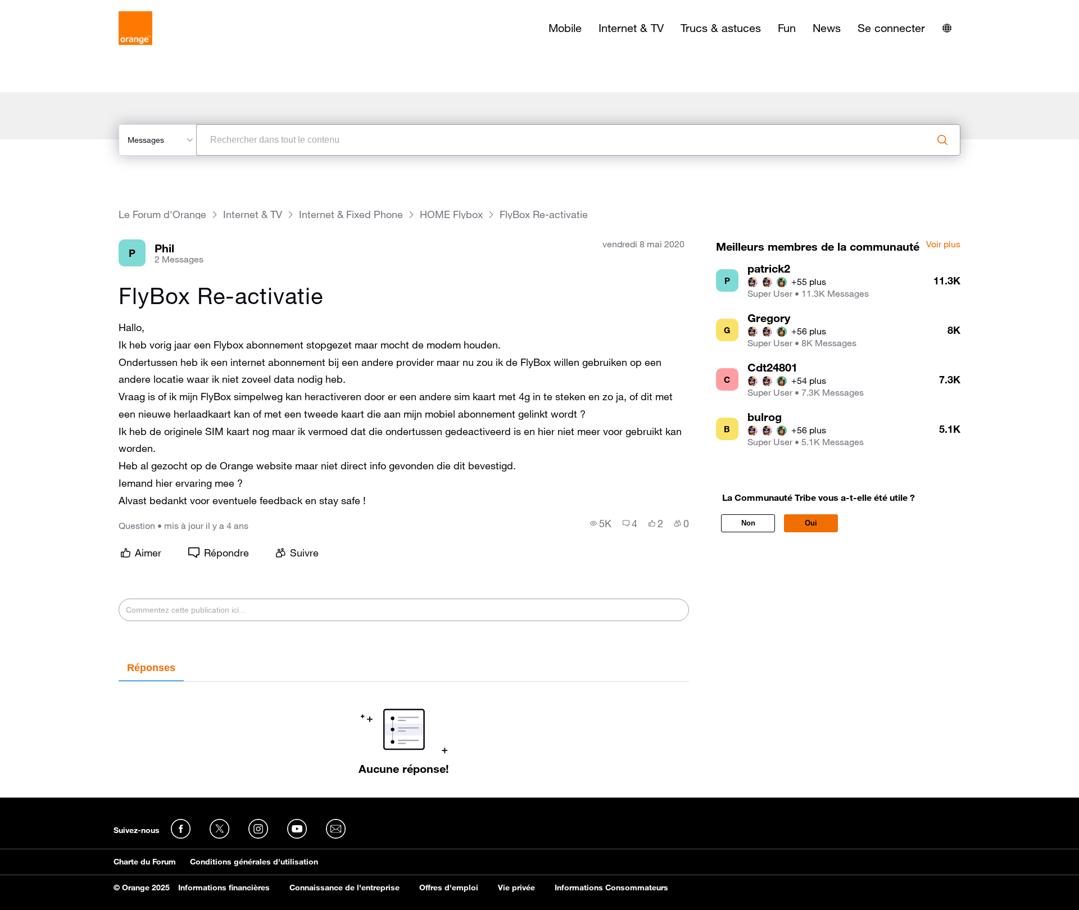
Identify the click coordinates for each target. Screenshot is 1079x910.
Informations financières (224, 887)
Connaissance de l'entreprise (344, 887)
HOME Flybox (451, 214)
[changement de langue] (946, 28)
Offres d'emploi (448, 887)
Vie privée (516, 887)
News (827, 28)
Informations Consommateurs (611, 887)
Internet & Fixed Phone (351, 214)
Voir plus (943, 244)
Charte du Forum (145, 862)
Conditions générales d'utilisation (254, 862)
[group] (600, 523)
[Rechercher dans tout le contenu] (942, 140)
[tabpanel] (404, 728)
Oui (811, 523)
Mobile (565, 28)
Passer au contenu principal (59, 8)
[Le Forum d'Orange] (135, 28)
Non (748, 523)
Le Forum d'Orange (162, 214)
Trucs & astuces (721, 28)
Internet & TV (631, 28)
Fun (787, 28)
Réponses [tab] (151, 667)
